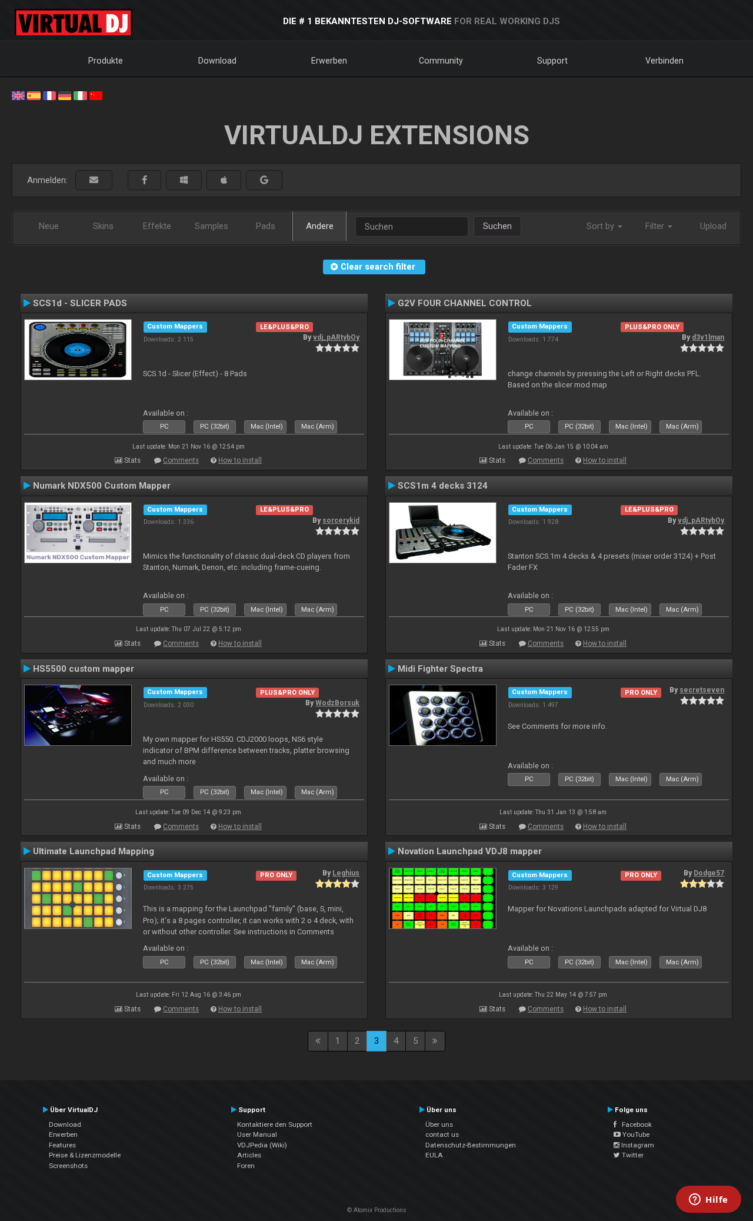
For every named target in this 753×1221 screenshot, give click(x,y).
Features (62, 1145)
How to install (240, 460)
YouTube (635, 1134)
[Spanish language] (33, 94)
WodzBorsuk (337, 703)
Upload (713, 226)
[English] (18, 94)
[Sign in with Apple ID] (223, 180)
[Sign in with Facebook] (144, 180)
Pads (265, 226)
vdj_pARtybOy (336, 337)
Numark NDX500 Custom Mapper (102, 485)
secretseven (701, 690)
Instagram (636, 1145)
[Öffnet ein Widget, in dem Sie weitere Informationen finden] (708, 1200)
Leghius (345, 873)
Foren (246, 1166)
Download (217, 60)
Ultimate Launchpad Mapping (93, 851)
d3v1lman (708, 337)
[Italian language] (80, 94)
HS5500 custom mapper (83, 668)
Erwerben (329, 60)
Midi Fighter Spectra (440, 668)
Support (552, 60)
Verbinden (664, 60)
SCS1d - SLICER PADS (80, 303)
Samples (211, 226)
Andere (320, 226)
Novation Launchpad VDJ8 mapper (470, 851)
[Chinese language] (95, 94)
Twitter (632, 1155)
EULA (434, 1155)
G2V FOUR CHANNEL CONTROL (465, 303)
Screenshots (68, 1166)
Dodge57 (709, 873)
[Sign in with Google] (264, 180)
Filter (656, 226)
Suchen (497, 226)
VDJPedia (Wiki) (262, 1145)
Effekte (157, 226)
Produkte (105, 60)
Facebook (634, 1124)
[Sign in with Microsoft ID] (184, 180)
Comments (181, 460)
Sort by (602, 226)
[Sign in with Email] (93, 180)
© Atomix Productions (377, 1210)
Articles (249, 1155)
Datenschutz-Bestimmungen (470, 1145)
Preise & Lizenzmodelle (85, 1155)
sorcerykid (340, 520)
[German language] (64, 94)
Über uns (439, 1124)
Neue (49, 226)
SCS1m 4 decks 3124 (443, 485)
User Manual (257, 1134)
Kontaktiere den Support (274, 1124)
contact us (442, 1134)
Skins (103, 226)
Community (441, 60)
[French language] (49, 94)
